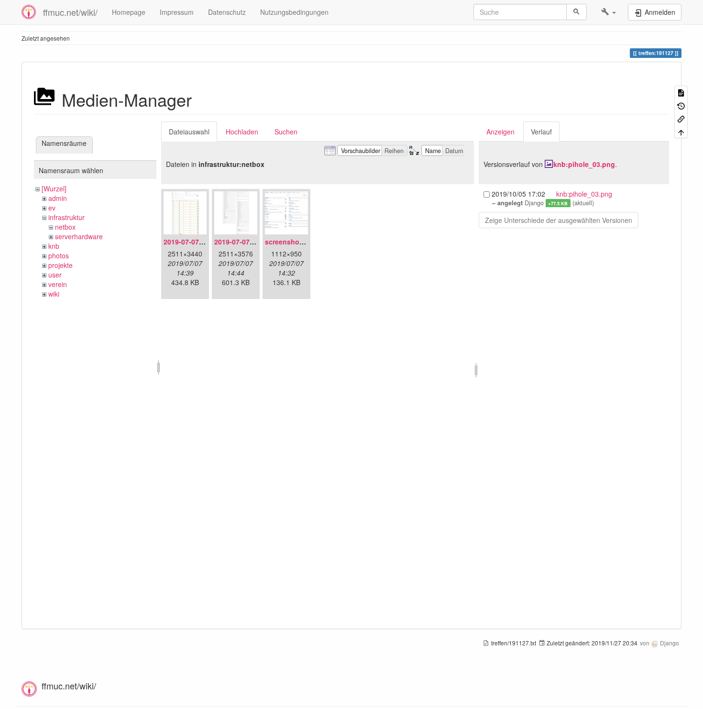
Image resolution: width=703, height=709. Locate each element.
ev (51, 207)
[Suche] (576, 12)
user (55, 274)
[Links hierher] (681, 118)
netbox (65, 227)
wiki (53, 294)
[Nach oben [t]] (681, 131)
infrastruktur (66, 217)
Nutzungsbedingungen (294, 12)
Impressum (177, 12)
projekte (60, 265)
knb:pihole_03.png (584, 164)
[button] (608, 12)
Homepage (128, 12)
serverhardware (79, 236)
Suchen (286, 131)
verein (57, 284)
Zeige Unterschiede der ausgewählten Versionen (558, 220)
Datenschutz (227, 12)
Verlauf (541, 131)
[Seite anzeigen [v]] (681, 92)
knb (53, 246)
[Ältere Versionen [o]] (681, 105)
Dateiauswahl (189, 131)
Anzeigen (500, 131)
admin (57, 198)
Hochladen (242, 131)
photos (58, 255)
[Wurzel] (54, 188)
